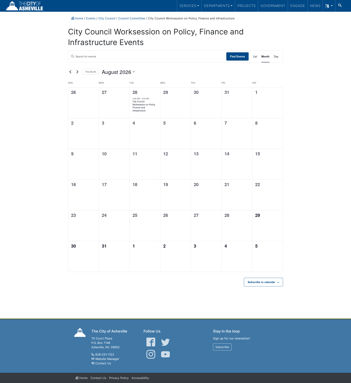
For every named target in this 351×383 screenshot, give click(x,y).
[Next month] (77, 72)
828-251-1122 (104, 354)
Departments (217, 6)
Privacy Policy (119, 378)
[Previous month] (70, 72)
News (315, 6)
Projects (246, 6)
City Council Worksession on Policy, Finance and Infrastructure (144, 106)
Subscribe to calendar (261, 282)
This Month (90, 71)
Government (273, 6)
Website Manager (107, 359)
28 (135, 92)
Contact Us (103, 363)
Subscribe (222, 347)
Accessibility (140, 378)
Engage (297, 6)
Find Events (237, 56)
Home (83, 378)
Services (188, 6)
